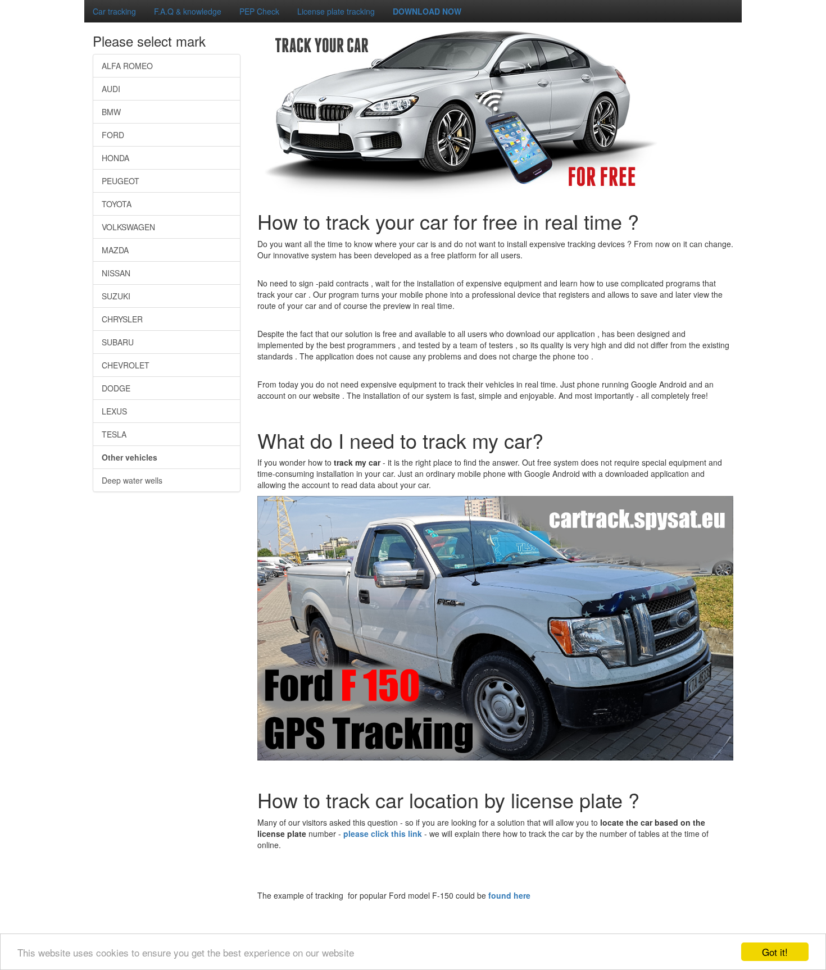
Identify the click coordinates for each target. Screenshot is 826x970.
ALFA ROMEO (127, 65)
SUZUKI (116, 296)
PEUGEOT (120, 180)
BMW (111, 111)
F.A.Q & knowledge (187, 11)
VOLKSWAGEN (128, 227)
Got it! (775, 952)
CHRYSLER (122, 319)
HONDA (115, 157)
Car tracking (114, 11)
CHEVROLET (125, 365)
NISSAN (116, 273)
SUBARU (118, 342)
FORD (113, 134)
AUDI (111, 88)
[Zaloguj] (4, 4)
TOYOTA (116, 204)
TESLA (114, 434)
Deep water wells (132, 480)
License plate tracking (336, 11)
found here (509, 895)
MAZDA (115, 250)
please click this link (383, 833)
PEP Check (259, 11)
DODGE (116, 388)
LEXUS (114, 411)
